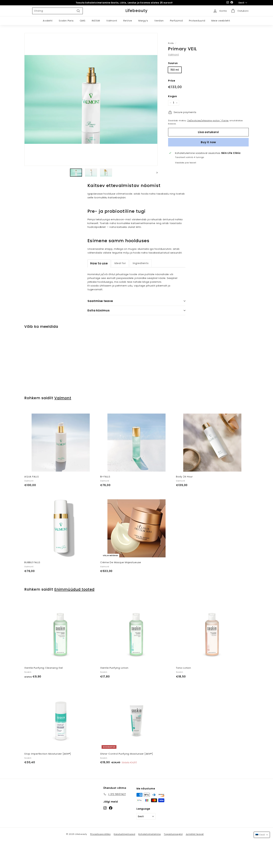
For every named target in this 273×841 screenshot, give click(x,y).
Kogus (172, 96)
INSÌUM (96, 20)
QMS (82, 20)
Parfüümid (176, 20)
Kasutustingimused (124, 834)
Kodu (171, 43)
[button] (262, 835)
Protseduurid (197, 20)
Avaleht (47, 20)
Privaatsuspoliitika (100, 834)
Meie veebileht (220, 20)
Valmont (111, 20)
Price (171, 80)
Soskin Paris (66, 20)
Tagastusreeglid (173, 834)
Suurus (173, 63)
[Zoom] (90, 99)
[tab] (99, 263)
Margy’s (143, 20)
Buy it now (208, 142)
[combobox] (57, 11)
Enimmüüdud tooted (74, 589)
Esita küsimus (99, 310)
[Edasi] (156, 172)
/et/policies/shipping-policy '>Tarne (208, 120)
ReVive (127, 20)
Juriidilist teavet (195, 834)
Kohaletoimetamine (149, 834)
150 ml (174, 69)
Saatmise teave (100, 301)
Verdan (159, 20)
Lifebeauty (136, 10)
